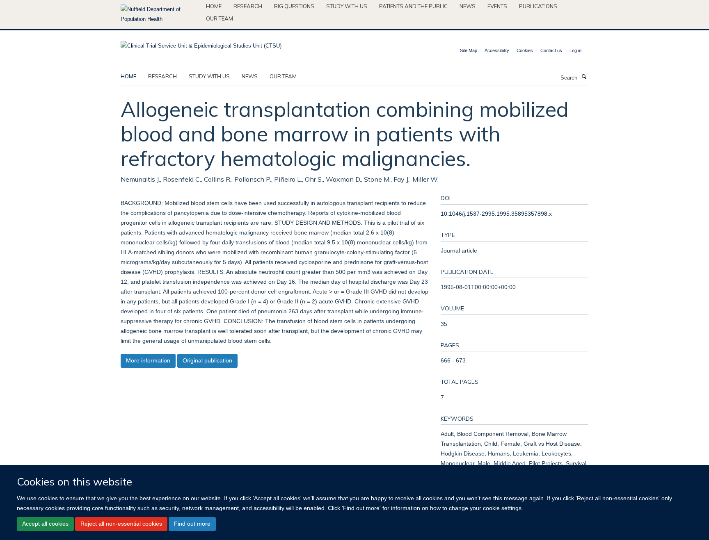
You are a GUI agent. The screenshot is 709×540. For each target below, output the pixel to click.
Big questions (294, 6)
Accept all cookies (45, 523)
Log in (575, 50)
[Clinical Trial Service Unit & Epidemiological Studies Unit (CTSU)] (201, 43)
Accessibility (497, 50)
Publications (538, 6)
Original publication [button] (207, 360)
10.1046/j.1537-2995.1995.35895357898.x (496, 213)
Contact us (551, 50)
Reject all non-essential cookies (121, 523)
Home (214, 6)
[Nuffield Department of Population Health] (160, 14)
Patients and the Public (413, 6)
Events (497, 6)
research (162, 76)
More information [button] (148, 360)
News (468, 6)
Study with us (346, 6)
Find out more (192, 523)
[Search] (583, 77)
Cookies (525, 50)
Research (247, 6)
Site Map (468, 50)
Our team (219, 18)
